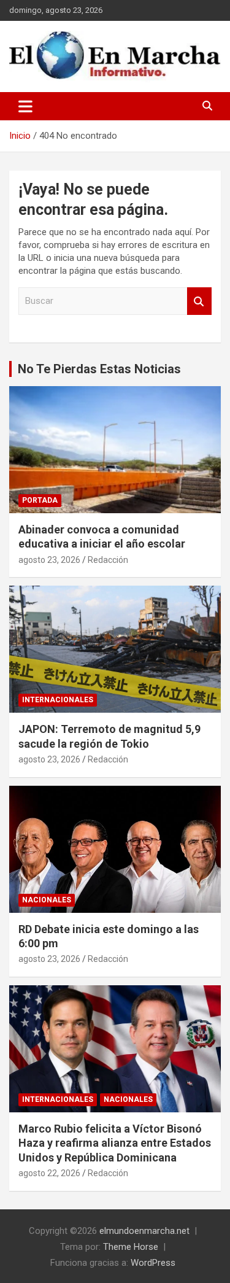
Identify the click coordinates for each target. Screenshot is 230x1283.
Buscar (199, 301)
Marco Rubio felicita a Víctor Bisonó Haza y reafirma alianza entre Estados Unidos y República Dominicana (114, 1143)
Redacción (108, 560)
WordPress (153, 1262)
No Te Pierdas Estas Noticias (99, 369)
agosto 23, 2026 (49, 560)
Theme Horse (130, 1246)
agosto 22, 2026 (49, 1173)
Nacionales (46, 900)
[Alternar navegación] (25, 106)
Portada (40, 500)
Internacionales (57, 700)
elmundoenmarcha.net (144, 1230)
